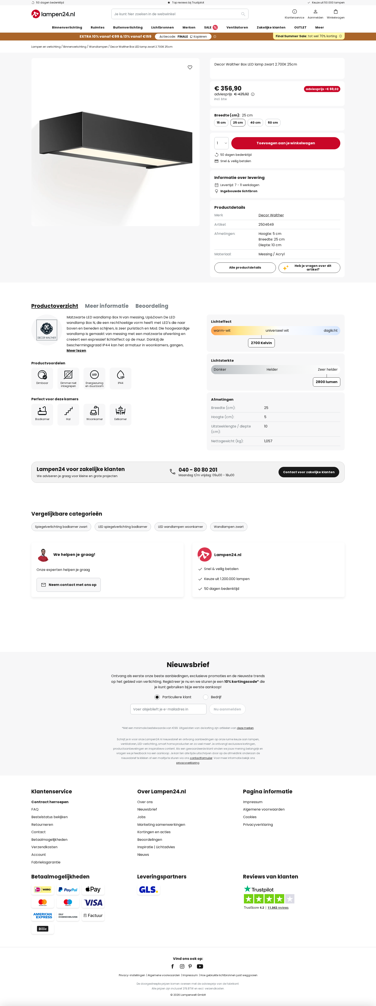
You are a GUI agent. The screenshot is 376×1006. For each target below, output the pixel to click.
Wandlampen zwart (229, 527)
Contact (38, 831)
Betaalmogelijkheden (49, 839)
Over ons (145, 801)
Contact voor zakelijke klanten (309, 472)
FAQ (35, 809)
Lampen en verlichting (46, 47)
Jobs (141, 816)
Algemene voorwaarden (264, 809)
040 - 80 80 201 (198, 469)
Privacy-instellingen (132, 975)
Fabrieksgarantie (45, 862)
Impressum (252, 801)
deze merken (245, 728)
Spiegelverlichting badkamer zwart (61, 527)
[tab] (54, 306)
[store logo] (53, 14)
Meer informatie (107, 306)
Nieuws (143, 854)
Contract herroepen (50, 801)
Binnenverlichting (74, 47)
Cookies (250, 816)
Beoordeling (152, 306)
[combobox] (180, 14)
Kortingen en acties (154, 831)
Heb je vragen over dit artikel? (313, 268)
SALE (208, 27)
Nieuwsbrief (147, 809)
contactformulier (201, 758)
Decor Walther (271, 215)
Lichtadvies (165, 847)
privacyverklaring (187, 763)
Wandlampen (98, 47)
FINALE (183, 36)
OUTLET (300, 27)
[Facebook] (175, 966)
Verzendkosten (44, 847)
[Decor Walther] (46, 330)
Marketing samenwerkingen (161, 824)
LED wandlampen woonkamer (180, 527)
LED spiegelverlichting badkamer (122, 527)
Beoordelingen (149, 839)
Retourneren (42, 824)
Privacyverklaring (258, 824)
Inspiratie (145, 847)
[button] (190, 67)
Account (38, 854)
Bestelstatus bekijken (49, 816)
